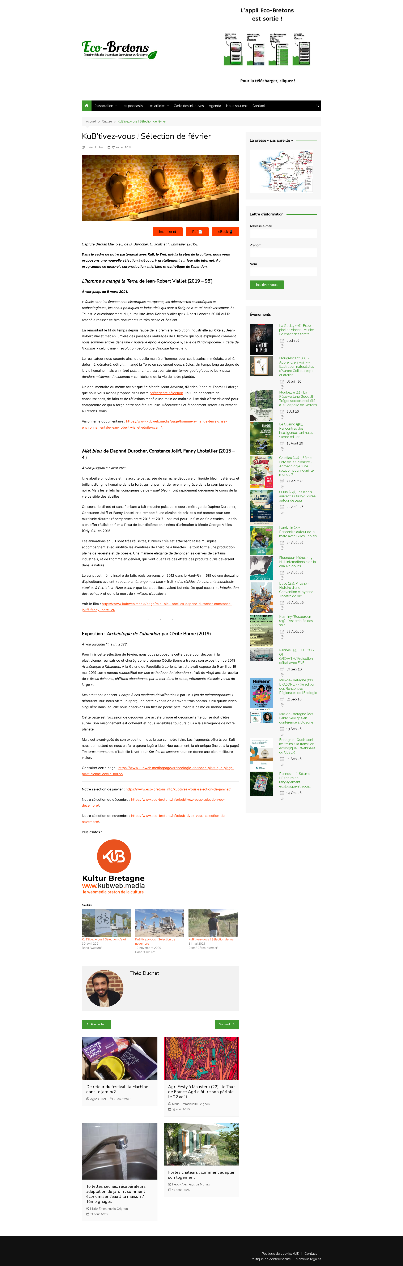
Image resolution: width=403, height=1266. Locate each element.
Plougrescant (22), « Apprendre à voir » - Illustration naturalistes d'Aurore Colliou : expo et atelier (296, 366)
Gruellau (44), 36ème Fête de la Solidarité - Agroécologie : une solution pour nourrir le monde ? (296, 466)
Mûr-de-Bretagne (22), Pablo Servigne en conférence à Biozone (296, 718)
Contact (259, 106)
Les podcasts (132, 106)
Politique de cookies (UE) (280, 1253)
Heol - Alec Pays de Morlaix (191, 1184)
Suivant (224, 1024)
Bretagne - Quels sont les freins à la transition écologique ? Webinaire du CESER (297, 746)
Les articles (156, 106)
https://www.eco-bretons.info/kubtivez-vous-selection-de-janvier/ (178, 789)
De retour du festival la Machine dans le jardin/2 (117, 1089)
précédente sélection (166, 393)
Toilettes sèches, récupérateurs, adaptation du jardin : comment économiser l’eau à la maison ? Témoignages (116, 1194)
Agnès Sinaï (98, 1099)
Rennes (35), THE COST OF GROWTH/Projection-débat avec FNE (297, 656)
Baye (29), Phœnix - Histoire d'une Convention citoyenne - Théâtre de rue (297, 589)
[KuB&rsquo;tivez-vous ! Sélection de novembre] (159, 923)
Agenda (215, 106)
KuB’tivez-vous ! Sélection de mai (211, 939)
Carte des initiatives (189, 106)
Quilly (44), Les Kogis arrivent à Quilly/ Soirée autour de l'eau (297, 496)
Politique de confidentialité (271, 1259)
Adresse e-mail (261, 226)
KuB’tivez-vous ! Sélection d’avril (104, 939)
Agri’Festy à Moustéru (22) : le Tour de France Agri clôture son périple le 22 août (201, 1092)
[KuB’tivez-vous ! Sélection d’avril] (106, 923)
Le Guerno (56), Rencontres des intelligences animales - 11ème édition (297, 430)
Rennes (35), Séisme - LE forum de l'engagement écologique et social (296, 780)
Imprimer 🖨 (167, 231)
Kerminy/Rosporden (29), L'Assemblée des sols (296, 621)
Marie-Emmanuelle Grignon (191, 1104)
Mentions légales (308, 1259)
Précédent (99, 1024)
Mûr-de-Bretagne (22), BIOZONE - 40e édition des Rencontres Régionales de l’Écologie (298, 686)
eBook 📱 (225, 231)
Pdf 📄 (197, 231)
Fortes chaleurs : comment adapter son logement (201, 1175)
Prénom (255, 245)
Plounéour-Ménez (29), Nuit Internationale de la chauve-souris (297, 562)
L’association (103, 106)
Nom (253, 264)
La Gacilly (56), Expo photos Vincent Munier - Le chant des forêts (297, 330)
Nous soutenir (236, 106)
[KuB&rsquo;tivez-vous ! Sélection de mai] (213, 923)
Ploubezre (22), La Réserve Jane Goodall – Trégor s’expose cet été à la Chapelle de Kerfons (298, 398)
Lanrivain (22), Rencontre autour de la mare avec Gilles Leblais (298, 532)
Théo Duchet (94, 147)
